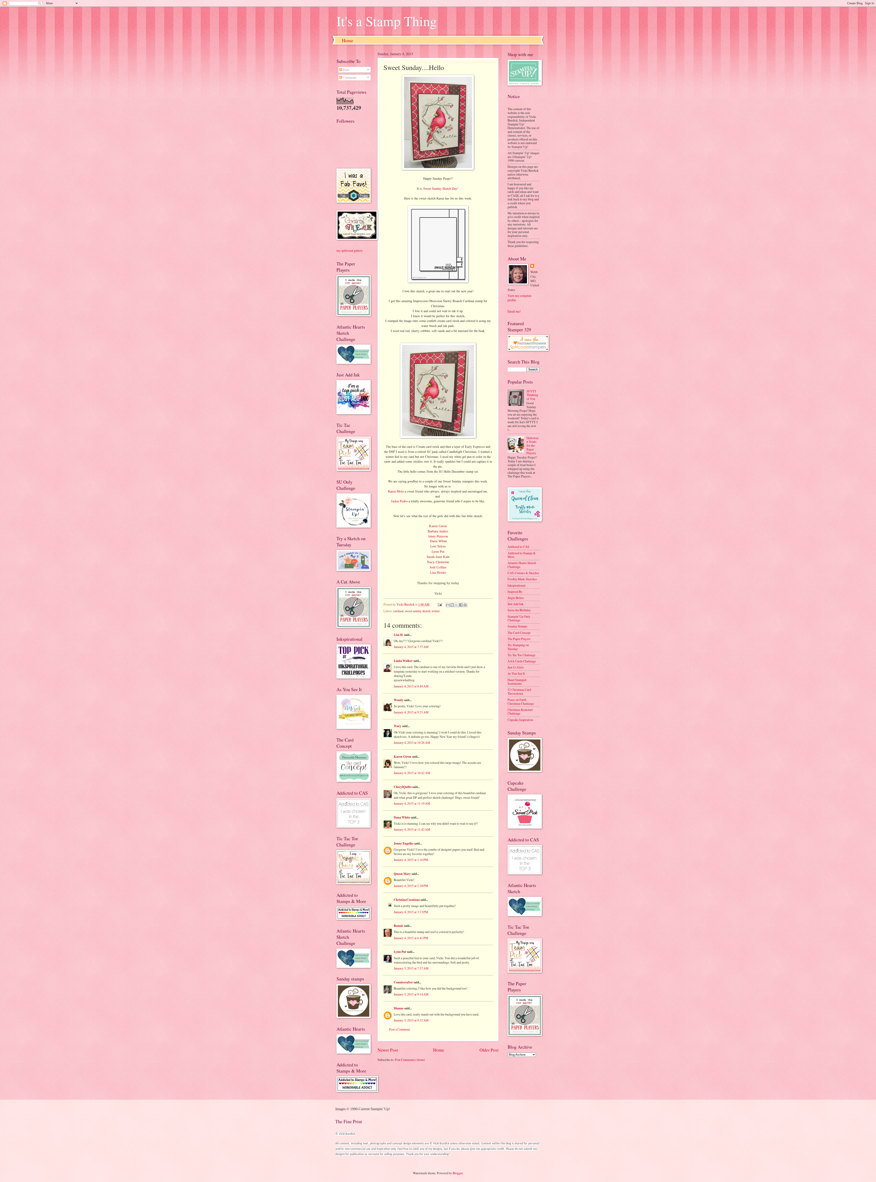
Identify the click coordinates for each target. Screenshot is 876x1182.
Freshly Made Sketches (522, 579)
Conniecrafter (403, 982)
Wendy (398, 700)
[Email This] (448, 605)
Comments (349, 77)
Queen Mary (402, 873)
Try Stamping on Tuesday (518, 647)
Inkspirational (516, 585)
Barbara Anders (438, 531)
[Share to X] (456, 605)
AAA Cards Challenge (522, 661)
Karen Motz (396, 491)
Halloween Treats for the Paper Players (533, 445)
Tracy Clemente (438, 562)
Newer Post (388, 1050)
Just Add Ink (516, 604)
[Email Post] (439, 604)
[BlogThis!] (452, 605)
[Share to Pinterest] (465, 605)
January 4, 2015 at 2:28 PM (411, 886)
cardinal (398, 611)
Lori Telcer (438, 546)
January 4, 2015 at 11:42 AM (412, 829)
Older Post (489, 1050)
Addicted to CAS (518, 546)
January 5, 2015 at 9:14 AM (411, 994)
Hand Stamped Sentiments (517, 682)
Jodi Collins (438, 567)
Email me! (514, 311)
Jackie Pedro (399, 501)
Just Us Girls (516, 667)
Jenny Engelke (404, 843)
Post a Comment (399, 1029)
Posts (345, 69)
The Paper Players (519, 639)
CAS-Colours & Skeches (523, 573)
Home (347, 40)
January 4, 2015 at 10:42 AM (412, 773)
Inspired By (515, 591)
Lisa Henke (438, 572)
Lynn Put (400, 951)
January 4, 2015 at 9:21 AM (411, 712)
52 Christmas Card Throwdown (519, 691)
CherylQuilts (403, 787)
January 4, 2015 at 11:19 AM (412, 803)
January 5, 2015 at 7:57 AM (411, 968)
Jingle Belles (516, 598)
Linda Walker (403, 660)
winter (436, 611)
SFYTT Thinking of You (532, 395)
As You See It (516, 673)
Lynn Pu (437, 551)
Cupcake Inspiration (520, 720)
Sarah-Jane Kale (438, 557)
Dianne (399, 1008)
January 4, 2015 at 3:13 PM (411, 912)
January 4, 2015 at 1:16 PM (411, 860)
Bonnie (398, 925)
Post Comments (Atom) (410, 1060)
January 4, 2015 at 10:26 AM (412, 742)
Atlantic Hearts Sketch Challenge (522, 565)
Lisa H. (398, 634)
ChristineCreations (407, 899)
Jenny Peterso (437, 536)
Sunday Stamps (517, 626)
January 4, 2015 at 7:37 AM (411, 647)
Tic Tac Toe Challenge (521, 655)
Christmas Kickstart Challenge (520, 712)
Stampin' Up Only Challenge (519, 618)
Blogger (458, 1173)
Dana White (438, 541)
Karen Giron (438, 526)
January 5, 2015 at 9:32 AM (411, 1020)
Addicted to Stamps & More (522, 555)
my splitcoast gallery (349, 250)
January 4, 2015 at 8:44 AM (411, 686)
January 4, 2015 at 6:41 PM (411, 938)
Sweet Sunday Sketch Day (440, 188)
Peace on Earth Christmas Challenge (521, 701)
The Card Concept (519, 632)
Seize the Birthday (519, 610)
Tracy (398, 726)
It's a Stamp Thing (386, 21)
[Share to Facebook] (461, 605)
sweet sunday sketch (417, 611)
